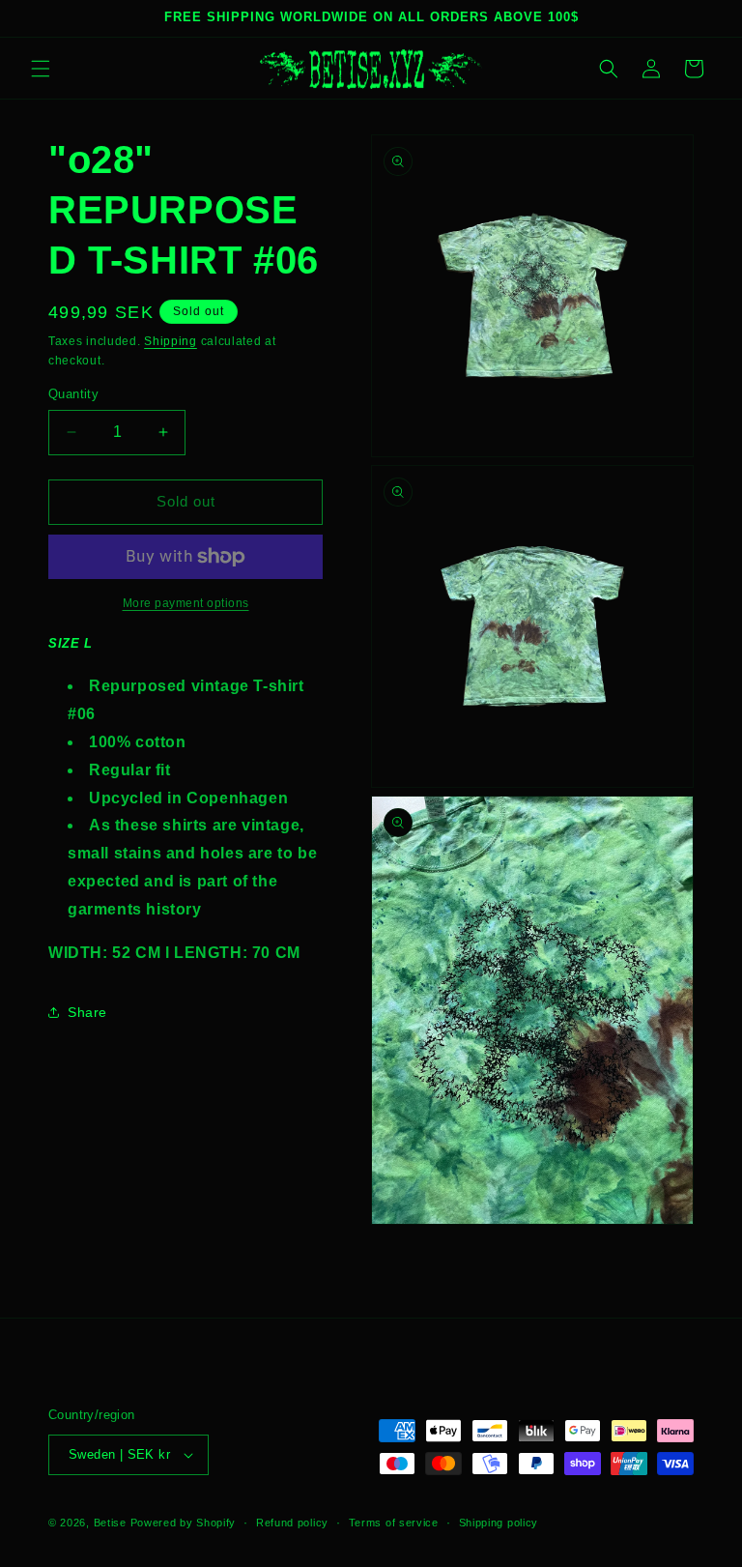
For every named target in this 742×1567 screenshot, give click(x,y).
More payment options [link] (186, 603)
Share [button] (87, 1012)
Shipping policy (499, 1522)
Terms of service (394, 1522)
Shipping (170, 341)
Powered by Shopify (183, 1522)
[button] (40, 68)
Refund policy (292, 1522)
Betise (110, 1522)
